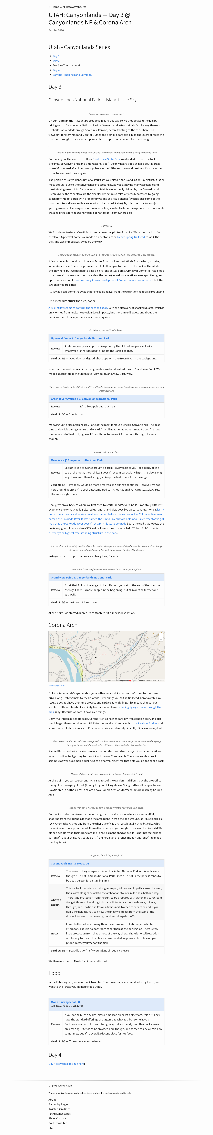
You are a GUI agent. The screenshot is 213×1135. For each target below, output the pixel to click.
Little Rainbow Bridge (143, 723)
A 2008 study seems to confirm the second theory (78, 308)
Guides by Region (59, 1104)
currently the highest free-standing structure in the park (83, 533)
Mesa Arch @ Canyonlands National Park (77, 460)
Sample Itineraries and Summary (72, 74)
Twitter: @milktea (59, 1109)
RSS (51, 1128)
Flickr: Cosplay (57, 1118)
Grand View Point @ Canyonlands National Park (81, 577)
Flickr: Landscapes (60, 1113)
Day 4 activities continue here (66, 1063)
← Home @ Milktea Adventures (67, 7)
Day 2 (56, 60)
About (52, 1099)
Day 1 (56, 56)
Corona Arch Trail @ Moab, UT (70, 863)
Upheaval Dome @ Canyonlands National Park (80, 338)
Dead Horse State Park (106, 159)
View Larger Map (57, 685)
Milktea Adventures (60, 1086)
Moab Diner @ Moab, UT (66, 1002)
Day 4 (56, 70)
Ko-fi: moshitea (58, 1123)
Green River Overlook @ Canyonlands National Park (84, 399)
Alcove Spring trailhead (131, 237)
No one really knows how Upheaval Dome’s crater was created (114, 280)
